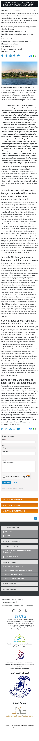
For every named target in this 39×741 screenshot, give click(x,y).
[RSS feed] (25, 610)
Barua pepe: (5, 451)
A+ (34, 10)
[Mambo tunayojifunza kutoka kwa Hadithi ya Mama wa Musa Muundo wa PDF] (14, 55)
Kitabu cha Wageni (7, 605)
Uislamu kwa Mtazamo (9, 602)
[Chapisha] (10, 55)
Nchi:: (3, 445)
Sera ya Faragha (18, 605)
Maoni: (4, 460)
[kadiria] (2, 55)
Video (19, 599)
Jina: (4, 439)
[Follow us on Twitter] (19, 610)
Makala (14, 599)
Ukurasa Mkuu (6, 599)
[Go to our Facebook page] (13, 610)
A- (29, 10)
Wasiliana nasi (29, 605)
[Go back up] (35, 518)
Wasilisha (7, 482)
